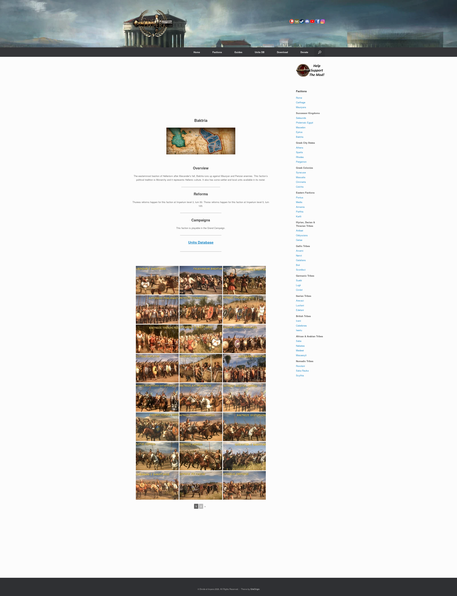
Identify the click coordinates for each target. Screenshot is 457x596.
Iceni (298, 320)
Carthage (300, 102)
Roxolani (300, 366)
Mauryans (301, 107)
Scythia (300, 375)
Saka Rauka (302, 370)
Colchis (300, 186)
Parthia (299, 211)
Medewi (300, 350)
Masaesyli (301, 355)
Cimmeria (301, 182)
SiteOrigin (255, 589)
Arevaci (300, 300)
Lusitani (300, 305)
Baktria (299, 137)
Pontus (299, 197)
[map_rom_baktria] (201, 141)
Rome (299, 97)
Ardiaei (299, 230)
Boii (298, 265)
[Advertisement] (201, 88)
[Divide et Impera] (153, 23)
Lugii (298, 285)
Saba (298, 341)
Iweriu (299, 330)
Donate (304, 52)
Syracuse (301, 172)
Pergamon (301, 161)
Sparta (299, 152)
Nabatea (300, 345)
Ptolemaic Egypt (304, 122)
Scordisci (301, 269)
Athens (299, 147)
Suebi (299, 280)
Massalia (300, 177)
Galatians (301, 260)
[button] (319, 52)
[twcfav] (297, 26)
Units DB (259, 52)
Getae (299, 240)
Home (197, 52)
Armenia (300, 207)
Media (299, 202)
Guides (238, 52)
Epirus (299, 132)
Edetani (300, 310)
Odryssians (302, 235)
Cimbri (299, 289)
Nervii (299, 255)
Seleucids (301, 118)
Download (282, 52)
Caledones (301, 325)
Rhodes (300, 157)
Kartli (298, 216)
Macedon (300, 127)
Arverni (299, 250)
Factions (217, 52)
